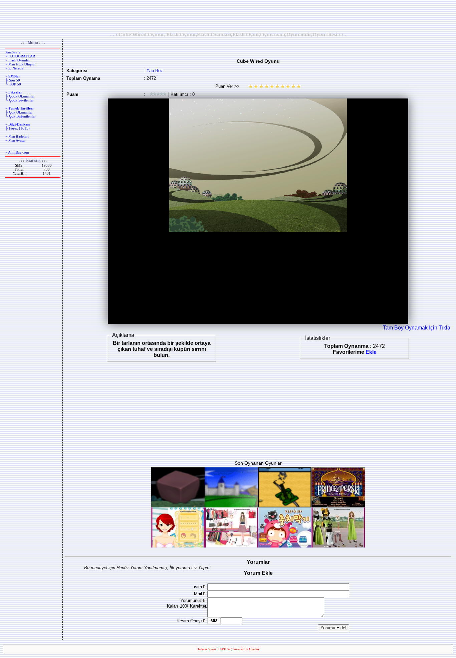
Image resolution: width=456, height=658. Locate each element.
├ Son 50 (12, 80)
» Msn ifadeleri (17, 136)
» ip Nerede (14, 68)
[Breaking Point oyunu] (284, 505)
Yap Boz (155, 70)
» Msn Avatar (15, 140)
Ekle (371, 352)
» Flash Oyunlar (17, 60)
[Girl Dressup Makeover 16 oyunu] (178, 546)
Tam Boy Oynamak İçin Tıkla (416, 328)
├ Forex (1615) (17, 128)
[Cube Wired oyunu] (178, 505)
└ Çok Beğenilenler (20, 116)
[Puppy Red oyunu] (284, 546)
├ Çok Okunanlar (19, 112)
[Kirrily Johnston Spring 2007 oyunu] (338, 546)
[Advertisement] (228, 16)
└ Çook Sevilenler (19, 100)
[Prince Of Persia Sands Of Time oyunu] (338, 505)
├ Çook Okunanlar (20, 96)
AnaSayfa (12, 52)
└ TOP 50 (13, 84)
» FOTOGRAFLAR (20, 56)
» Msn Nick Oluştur (20, 64)
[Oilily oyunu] (231, 546)
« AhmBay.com (17, 152)
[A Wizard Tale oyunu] (231, 505)
